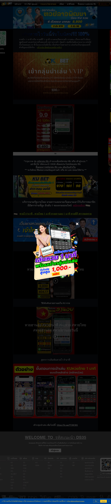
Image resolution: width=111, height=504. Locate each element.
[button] (77, 224)
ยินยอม (103, 501)
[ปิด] (109, 501)
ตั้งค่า (96, 501)
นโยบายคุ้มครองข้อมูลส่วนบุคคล (75, 501)
